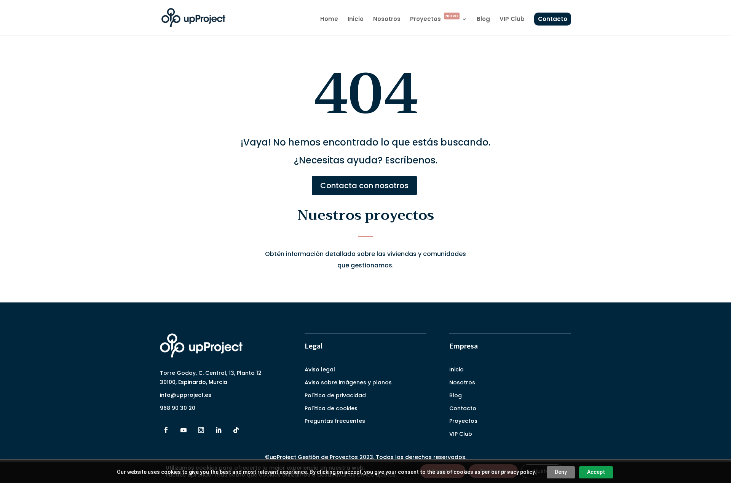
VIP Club (512, 19)
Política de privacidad (335, 395)
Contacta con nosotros (364, 185)
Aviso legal (320, 369)
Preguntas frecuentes (335, 421)
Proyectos (434, 19)
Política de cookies (331, 408)
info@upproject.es (185, 395)
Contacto (552, 19)
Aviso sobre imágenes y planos (348, 382)
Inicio (356, 19)
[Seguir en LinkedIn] (218, 430)
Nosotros (387, 19)
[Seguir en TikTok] (236, 430)
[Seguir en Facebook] (166, 430)
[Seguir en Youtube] (183, 430)
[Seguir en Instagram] (201, 430)
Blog (483, 19)
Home (329, 19)
